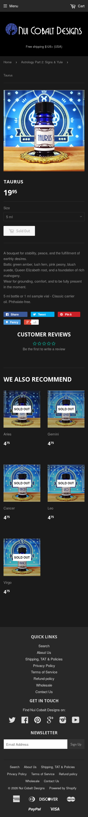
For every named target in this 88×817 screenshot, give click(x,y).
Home (7, 62)
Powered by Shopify (63, 788)
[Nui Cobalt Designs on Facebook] (24, 721)
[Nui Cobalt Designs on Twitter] (12, 721)
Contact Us (44, 691)
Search (44, 645)
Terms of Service (44, 671)
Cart (80, 5)
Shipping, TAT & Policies (44, 658)
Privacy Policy (44, 665)
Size (7, 207)
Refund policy (44, 678)
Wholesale (44, 685)
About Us (44, 652)
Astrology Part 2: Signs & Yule (42, 62)
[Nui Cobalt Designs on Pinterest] (37, 721)
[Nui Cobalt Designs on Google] (50, 721)
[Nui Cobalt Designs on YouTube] (75, 721)
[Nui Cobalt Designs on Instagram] (62, 721)
